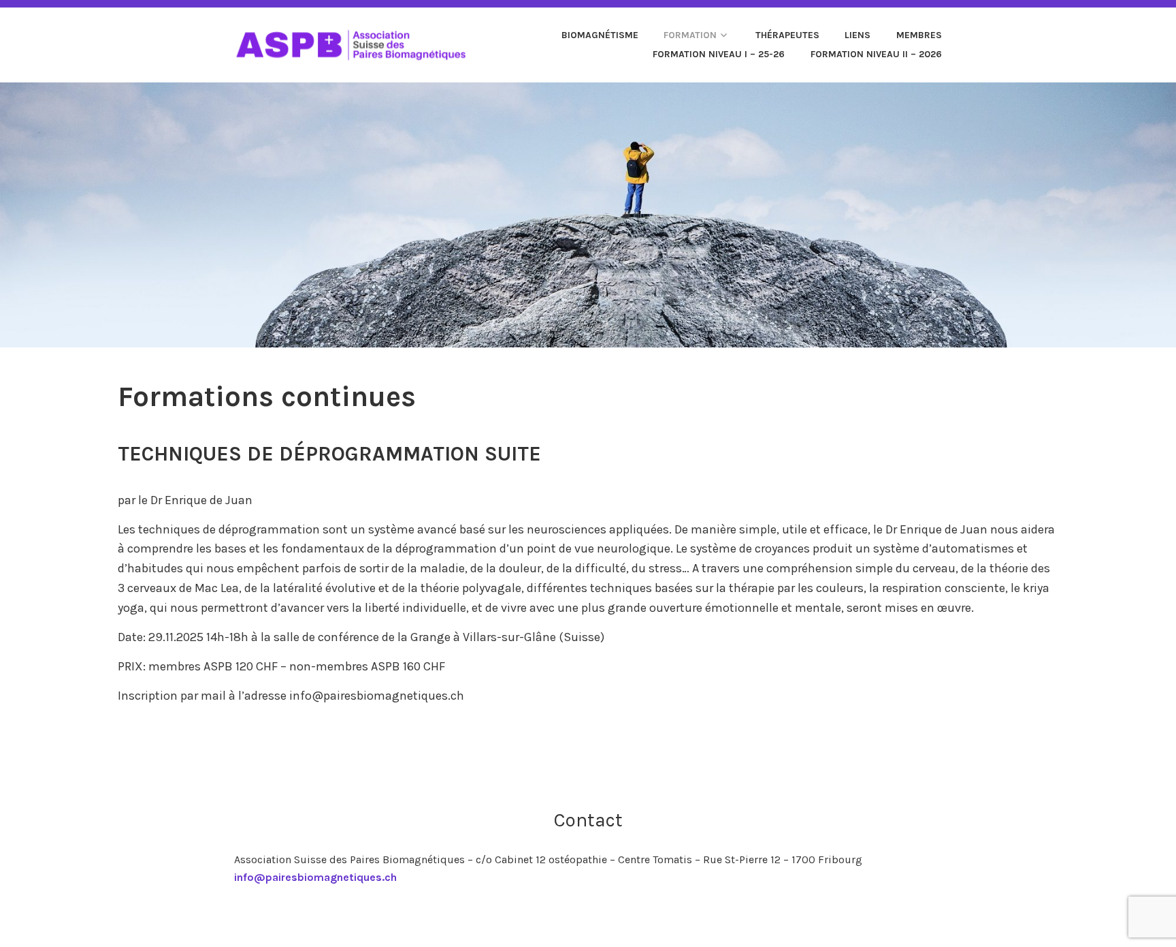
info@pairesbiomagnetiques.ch (315, 877)
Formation (690, 35)
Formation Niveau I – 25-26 (719, 54)
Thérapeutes (787, 35)
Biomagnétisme (599, 35)
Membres (919, 35)
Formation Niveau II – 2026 (876, 54)
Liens (857, 35)
